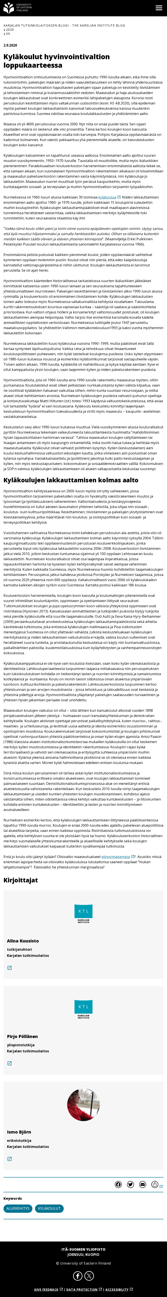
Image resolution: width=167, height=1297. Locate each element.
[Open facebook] (78, 1276)
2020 (10, 29)
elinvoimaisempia (116, 856)
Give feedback (46, 1289)
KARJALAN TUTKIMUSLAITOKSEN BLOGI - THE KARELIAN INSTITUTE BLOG (64, 25)
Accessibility (117, 1289)
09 (8, 34)
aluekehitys (18, 1208)
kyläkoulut (49, 1208)
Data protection (82, 1289)
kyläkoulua (107, 197)
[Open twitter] (89, 1276)
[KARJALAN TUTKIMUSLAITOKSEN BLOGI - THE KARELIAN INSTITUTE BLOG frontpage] (17, 8)
